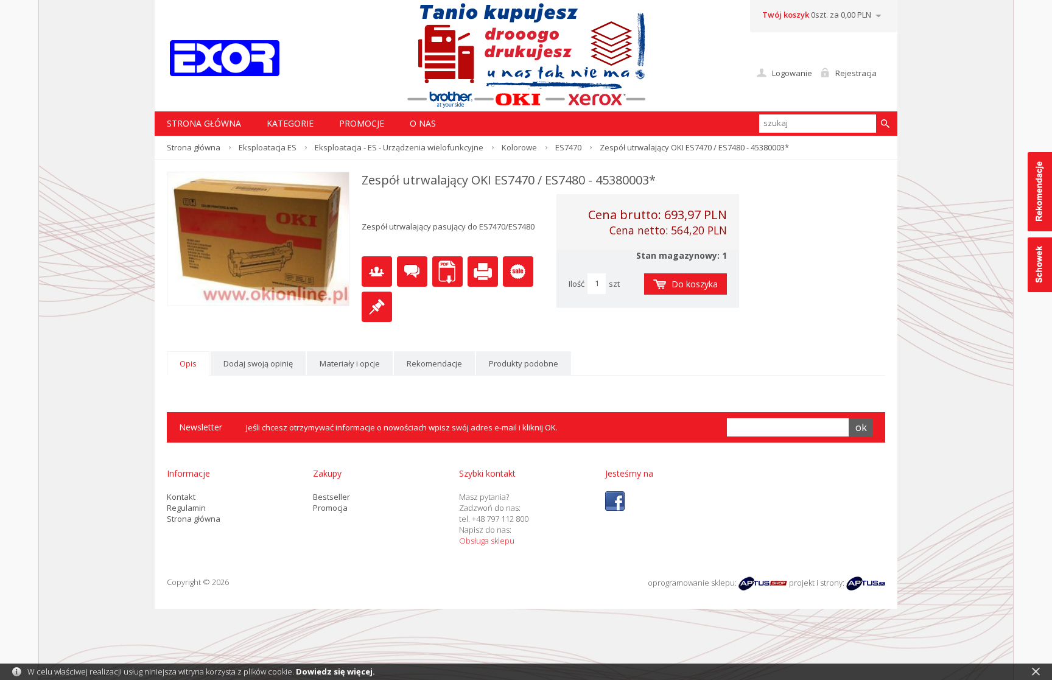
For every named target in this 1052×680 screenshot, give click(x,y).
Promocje (361, 123)
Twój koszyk (785, 14)
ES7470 (568, 147)
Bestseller (331, 496)
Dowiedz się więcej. (335, 671)
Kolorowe (519, 147)
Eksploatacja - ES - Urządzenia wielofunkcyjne (399, 147)
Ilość (576, 283)
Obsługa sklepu (486, 540)
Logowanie (792, 73)
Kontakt (181, 496)
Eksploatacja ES (267, 147)
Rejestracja (856, 73)
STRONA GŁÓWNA (204, 123)
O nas (423, 123)
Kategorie (290, 123)
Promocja (330, 507)
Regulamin (186, 507)
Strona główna (193, 147)
